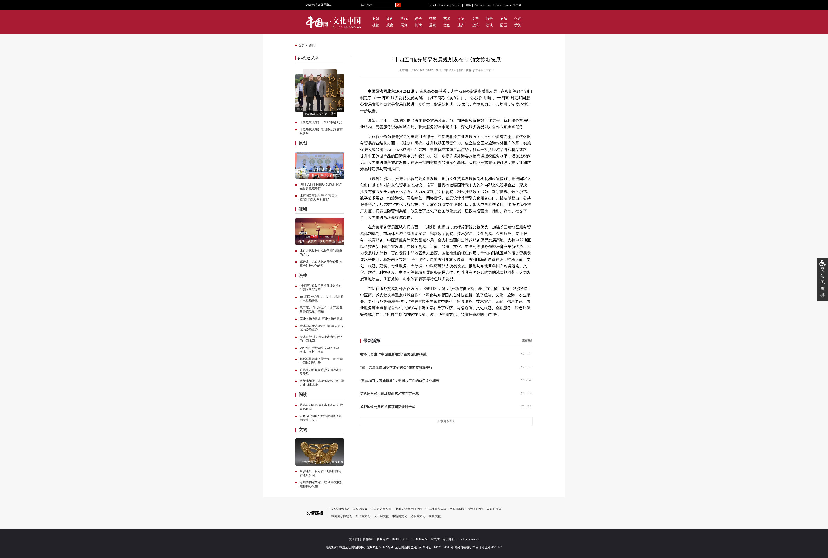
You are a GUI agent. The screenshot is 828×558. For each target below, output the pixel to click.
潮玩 (404, 18)
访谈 (489, 25)
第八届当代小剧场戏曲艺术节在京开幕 (389, 393)
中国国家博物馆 (341, 516)
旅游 (503, 18)
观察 (389, 25)
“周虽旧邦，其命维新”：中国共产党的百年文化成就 (399, 380)
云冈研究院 (494, 509)
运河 (517, 18)
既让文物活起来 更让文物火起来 (321, 318)
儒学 (418, 18)
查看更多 (527, 340)
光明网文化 (417, 516)
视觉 (375, 25)
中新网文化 (399, 516)
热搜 (303, 275)
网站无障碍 (822, 282)
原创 (389, 18)
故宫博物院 (457, 509)
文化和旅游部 (340, 509)
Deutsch (456, 5)
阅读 (418, 25)
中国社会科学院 (436, 509)
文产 (475, 18)
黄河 (517, 25)
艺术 (446, 18)
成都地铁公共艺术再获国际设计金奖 (387, 407)
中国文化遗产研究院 (408, 509)
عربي (508, 5)
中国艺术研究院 (381, 509)
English (432, 5)
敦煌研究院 (475, 509)
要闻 (375, 18)
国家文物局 (359, 509)
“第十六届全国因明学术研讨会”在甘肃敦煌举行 (396, 367)
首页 (301, 45)
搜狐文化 (435, 516)
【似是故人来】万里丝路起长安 (321, 122)
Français (444, 5)
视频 (303, 209)
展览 (404, 25)
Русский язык (482, 5)
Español (498, 5)
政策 (475, 25)
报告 (489, 18)
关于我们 (355, 539)
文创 (446, 25)
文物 (461, 18)
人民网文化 (381, 516)
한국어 (517, 5)
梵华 (432, 18)
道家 (432, 25)
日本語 (467, 5)
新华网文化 (362, 516)
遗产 (461, 25)
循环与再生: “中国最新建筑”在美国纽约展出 (394, 354)
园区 (503, 25)
